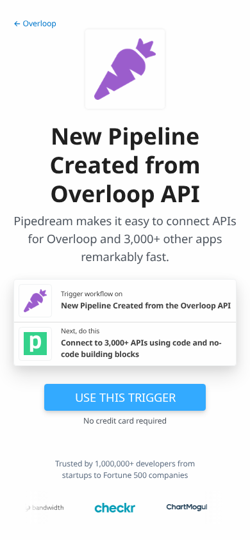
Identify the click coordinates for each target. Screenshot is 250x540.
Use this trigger (125, 397)
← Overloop (34, 23)
